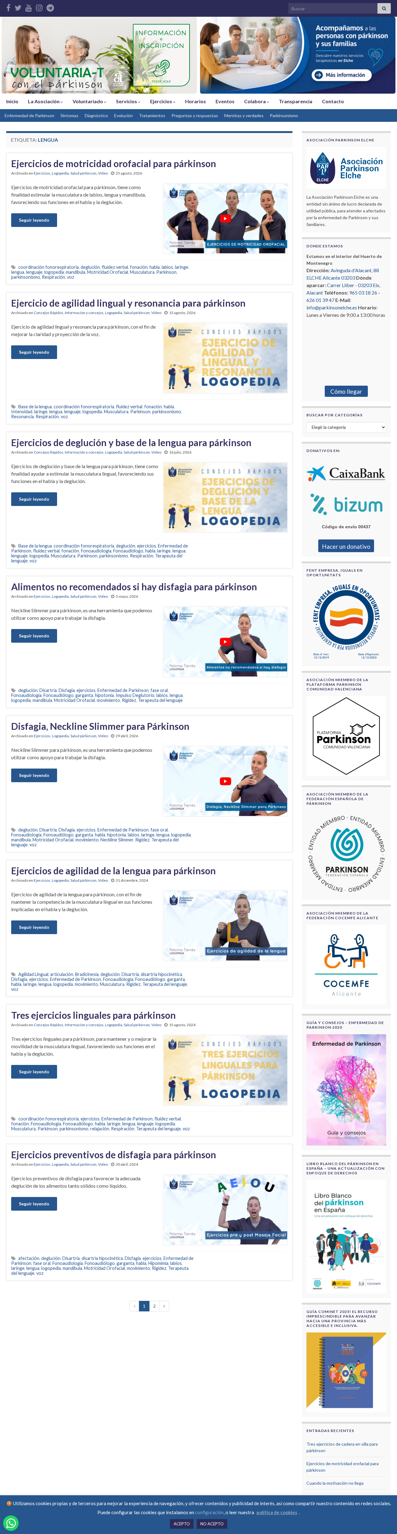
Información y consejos (84, 312)
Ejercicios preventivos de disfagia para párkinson (113, 1154)
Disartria (48, 690)
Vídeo (103, 173)
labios (167, 267)
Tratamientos (152, 115)
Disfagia (67, 690)
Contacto (333, 101)
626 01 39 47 (320, 300)
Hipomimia (158, 1263)
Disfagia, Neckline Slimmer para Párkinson (100, 726)
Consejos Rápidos (48, 312)
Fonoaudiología (96, 550)
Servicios (127, 101)
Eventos (225, 101)
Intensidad (21, 411)
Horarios (195, 101)
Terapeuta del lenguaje (160, 700)
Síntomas (69, 115)
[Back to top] (383, 1520)
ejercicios (146, 545)
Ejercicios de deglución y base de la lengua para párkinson (131, 442)
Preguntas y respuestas (195, 115)
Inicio (12, 101)
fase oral (159, 690)
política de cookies (276, 1512)
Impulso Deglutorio (135, 695)
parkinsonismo (25, 277)
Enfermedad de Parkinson (29, 115)
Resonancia (22, 416)
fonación (139, 267)
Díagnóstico (96, 115)
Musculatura (142, 272)
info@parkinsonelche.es (331, 307)
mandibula (75, 272)
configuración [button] (209, 1512)
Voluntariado (88, 101)
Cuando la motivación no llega (335, 1483)
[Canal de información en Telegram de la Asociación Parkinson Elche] (50, 6)
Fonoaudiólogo (128, 550)
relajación (99, 1128)
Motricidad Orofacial (107, 272)
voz (70, 277)
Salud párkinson (83, 173)
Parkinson (166, 272)
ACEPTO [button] (182, 1523)
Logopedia (60, 173)
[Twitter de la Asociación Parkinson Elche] (18, 6)
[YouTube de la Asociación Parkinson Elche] (28, 6)
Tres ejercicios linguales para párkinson (93, 1015)
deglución (90, 267)
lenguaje (34, 272)
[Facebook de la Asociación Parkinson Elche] (8, 6)
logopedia (54, 272)
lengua (17, 272)
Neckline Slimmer (116, 839)
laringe (181, 267)
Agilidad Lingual (33, 974)
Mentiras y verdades (244, 115)
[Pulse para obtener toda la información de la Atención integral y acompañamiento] (297, 55)
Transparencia (295, 101)
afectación (28, 1258)
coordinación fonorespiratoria (48, 267)
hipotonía (104, 695)
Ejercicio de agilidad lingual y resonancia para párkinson (128, 302)
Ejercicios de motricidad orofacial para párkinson (113, 163)
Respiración (53, 277)
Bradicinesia (87, 974)
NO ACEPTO (212, 1523)
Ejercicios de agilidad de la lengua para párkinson (113, 870)
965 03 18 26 (363, 292)
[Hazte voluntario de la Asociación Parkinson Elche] (99, 55)
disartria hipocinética (161, 974)
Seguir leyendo (34, 220)
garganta (84, 695)
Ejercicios (161, 101)
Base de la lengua (35, 406)
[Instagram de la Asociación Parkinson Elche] (39, 6)
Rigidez (129, 700)
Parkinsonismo (284, 115)
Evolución (123, 115)
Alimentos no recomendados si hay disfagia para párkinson (134, 586)
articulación (61, 974)
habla (154, 267)
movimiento (108, 700)
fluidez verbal (115, 267)
